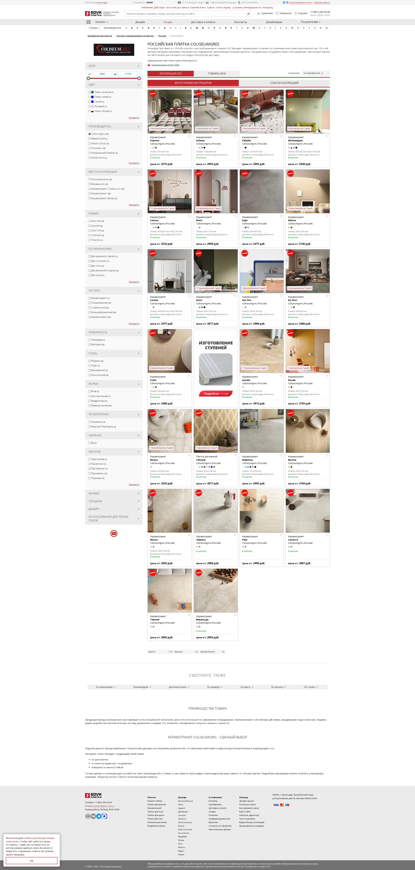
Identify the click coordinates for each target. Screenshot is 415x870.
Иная (95, 391)
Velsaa (181, 840)
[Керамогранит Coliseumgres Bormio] (308, 431)
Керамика (98, 421)
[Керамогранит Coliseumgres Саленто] (308, 511)
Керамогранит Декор (104, 198)
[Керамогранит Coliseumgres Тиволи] (170, 591)
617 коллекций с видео (193, 2)
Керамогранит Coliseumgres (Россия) (300, 140)
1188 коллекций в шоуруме (223, 2)
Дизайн (140, 22)
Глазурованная (101, 302)
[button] (189, 136)
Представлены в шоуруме (251, 826)
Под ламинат (99, 468)
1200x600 (97, 235)
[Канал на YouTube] (88, 816)
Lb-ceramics (183, 833)
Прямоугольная (101, 405)
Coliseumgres (99, 133)
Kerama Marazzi (185, 801)
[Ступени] (216, 367)
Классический (99, 375)
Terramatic (98, 148)
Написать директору (249, 815)
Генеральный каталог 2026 (165, 64)
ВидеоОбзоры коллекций (251, 822)
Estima (181, 826)
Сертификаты (215, 804)
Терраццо (97, 478)
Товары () (217, 73)
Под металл (98, 463)
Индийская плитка (156, 826)
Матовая (97, 344)
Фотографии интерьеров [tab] (193, 83)
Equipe (181, 854)
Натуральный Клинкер (104, 152)
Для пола (97, 275)
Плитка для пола (155, 811)
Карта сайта (245, 811)
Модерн (97, 360)
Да (93, 442)
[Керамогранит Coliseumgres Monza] (170, 511)
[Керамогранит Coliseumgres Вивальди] (216, 591)
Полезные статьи (247, 804)
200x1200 (97, 230)
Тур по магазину (250, 2)
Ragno (181, 850)
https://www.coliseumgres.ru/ (183, 60)
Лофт (95, 365)
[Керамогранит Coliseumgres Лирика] (216, 511)
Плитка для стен (155, 818)
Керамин (182, 836)
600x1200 (97, 220)
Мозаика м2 (99, 184)
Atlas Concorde (185, 829)
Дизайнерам (274, 22)
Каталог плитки (155, 801)
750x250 (97, 240)
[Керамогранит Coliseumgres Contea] (170, 271)
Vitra (180, 843)
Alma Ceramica (185, 822)
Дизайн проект (246, 801)
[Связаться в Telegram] (284, 2)
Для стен (97, 265)
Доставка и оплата (203, 22)
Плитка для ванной (157, 804)
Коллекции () (171, 73)
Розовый (101, 106)
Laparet (181, 808)
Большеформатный (103, 312)
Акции (168, 22)
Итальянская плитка (157, 822)
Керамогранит (101, 193)
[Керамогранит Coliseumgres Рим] (262, 511)
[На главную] (103, 795)
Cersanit (182, 815)
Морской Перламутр (103, 426)
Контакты (240, 22)
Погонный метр (101, 179)
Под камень (99, 473)
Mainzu (181, 847)
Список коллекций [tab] (284, 83)
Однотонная (99, 459)
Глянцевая (98, 339)
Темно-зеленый (104, 92)
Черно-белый (103, 111)
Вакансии (213, 822)
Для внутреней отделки (105, 270)
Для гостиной (100, 260)
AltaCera (182, 818)
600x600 (97, 225)
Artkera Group (100, 143)
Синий (99, 101)
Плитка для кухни (156, 815)
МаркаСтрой (99, 138)
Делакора (183, 811)
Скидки (212, 811)
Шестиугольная (100, 396)
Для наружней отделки (104, 256)
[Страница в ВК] (93, 816)
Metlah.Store (99, 157)
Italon (180, 804)
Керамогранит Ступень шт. (107, 188)
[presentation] (90, 92)
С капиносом (100, 307)
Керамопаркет (100, 297)
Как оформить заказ (249, 808)
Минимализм (99, 370)
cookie (27, 838)
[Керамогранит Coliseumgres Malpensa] (262, 431)
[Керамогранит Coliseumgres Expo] (262, 191)
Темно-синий (103, 96)
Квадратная (99, 400)
